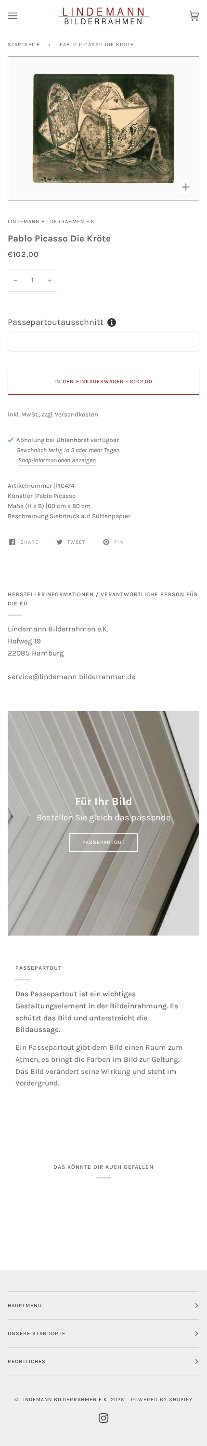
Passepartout (103, 842)
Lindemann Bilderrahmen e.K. (52, 221)
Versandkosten (76, 414)
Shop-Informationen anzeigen (57, 460)
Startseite (24, 44)
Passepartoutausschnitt (56, 322)
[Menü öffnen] (22, 16)
